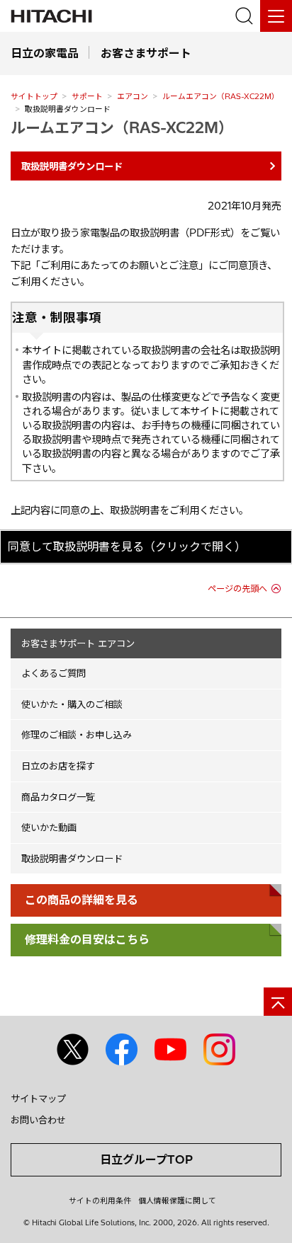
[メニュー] (276, 16)
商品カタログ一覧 (58, 797)
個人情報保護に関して (177, 1200)
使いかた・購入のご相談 (72, 704)
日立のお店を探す (58, 766)
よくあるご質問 (53, 673)
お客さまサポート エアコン (78, 643)
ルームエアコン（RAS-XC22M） (220, 96)
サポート (87, 96)
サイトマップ (38, 1098)
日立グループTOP (146, 1159)
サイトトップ (34, 96)
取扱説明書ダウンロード (72, 858)
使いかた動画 (49, 827)
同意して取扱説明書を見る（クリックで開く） (127, 546)
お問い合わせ (38, 1119)
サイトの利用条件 (100, 1200)
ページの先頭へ (237, 588)
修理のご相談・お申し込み (76, 734)
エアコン (132, 96)
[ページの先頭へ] (278, 1001)
